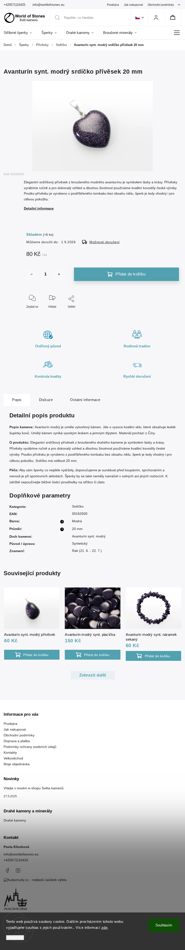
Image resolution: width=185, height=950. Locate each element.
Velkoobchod (13, 758)
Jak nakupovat (133, 4)
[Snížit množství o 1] (31, 274)
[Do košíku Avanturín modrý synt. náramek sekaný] (153, 656)
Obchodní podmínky (161, 4)
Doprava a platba (17, 741)
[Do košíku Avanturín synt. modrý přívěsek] (31, 655)
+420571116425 (16, 860)
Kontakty (10, 752)
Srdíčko (78, 506)
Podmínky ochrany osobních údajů (30, 747)
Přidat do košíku (130, 274)
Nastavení (15, 937)
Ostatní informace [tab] (85, 400)
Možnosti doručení (104, 242)
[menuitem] (20, 32)
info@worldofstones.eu (21, 854)
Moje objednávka (17, 764)
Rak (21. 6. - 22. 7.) (87, 551)
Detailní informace (39, 208)
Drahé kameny (15, 820)
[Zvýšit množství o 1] (59, 274)
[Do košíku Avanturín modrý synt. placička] (92, 655)
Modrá (77, 521)
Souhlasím (163, 925)
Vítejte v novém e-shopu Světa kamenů (34, 788)
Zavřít (171, 314)
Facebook (7, 870)
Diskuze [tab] (46, 400)
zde (104, 927)
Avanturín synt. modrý (89, 536)
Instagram (18, 870)
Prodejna (113, 4)
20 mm (77, 529)
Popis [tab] (17, 400)
